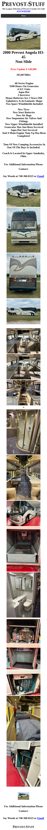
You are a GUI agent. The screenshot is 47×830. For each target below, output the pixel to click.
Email (40, 176)
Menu (23, 16)
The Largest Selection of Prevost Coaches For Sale (23, 9)
